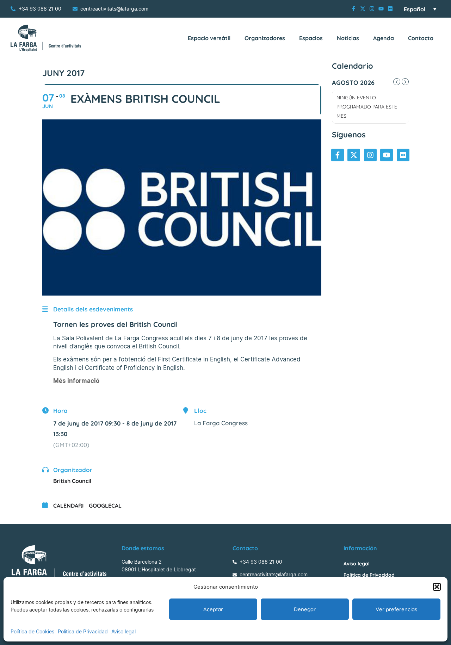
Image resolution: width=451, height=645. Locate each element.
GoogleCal (105, 505)
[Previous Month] (396, 81)
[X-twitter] (362, 8)
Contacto (420, 38)
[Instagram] (372, 8)
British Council (72, 480)
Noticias (348, 38)
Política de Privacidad (83, 631)
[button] (436, 586)
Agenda (383, 38)
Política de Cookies (32, 631)
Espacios (311, 38)
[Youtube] (381, 8)
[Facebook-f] (353, 8)
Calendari (68, 505)
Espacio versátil (209, 38)
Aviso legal (123, 631)
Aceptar (213, 609)
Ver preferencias (396, 609)
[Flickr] (390, 8)
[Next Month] (405, 81)
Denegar (305, 609)
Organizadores (265, 38)
